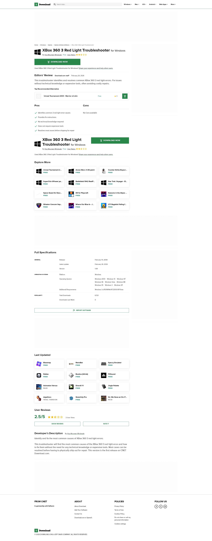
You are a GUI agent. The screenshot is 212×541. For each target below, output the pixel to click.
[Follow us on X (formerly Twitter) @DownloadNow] (161, 506)
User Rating (71, 55)
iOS (143, 4)
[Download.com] (42, 4)
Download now (59, 62)
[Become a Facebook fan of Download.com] (156, 506)
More (172, 4)
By (52, 55)
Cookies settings (120, 524)
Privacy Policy (119, 506)
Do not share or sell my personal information (123, 518)
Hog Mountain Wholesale (75, 434)
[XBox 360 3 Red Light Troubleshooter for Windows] (37, 52)
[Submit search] (55, 4)
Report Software (83, 310)
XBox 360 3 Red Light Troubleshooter (83, 50)
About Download (80, 506)
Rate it (106, 424)
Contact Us (78, 514)
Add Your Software (81, 510)
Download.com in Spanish (83, 518)
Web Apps (162, 4)
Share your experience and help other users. (96, 68)
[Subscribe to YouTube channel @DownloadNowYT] (165, 506)
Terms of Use (119, 510)
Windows (127, 4)
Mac (136, 4)
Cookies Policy (119, 514)
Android (152, 4)
